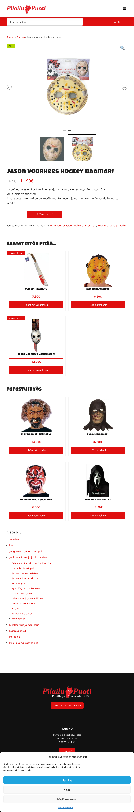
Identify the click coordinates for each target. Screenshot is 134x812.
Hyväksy (67, 780)
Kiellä (67, 789)
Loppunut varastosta (36, 304)
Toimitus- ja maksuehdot (67, 705)
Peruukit (14, 636)
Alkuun (10, 37)
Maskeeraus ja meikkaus (24, 625)
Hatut (12, 545)
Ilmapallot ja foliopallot (24, 568)
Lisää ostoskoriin (45, 214)
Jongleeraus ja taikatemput (25, 551)
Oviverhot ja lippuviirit (23, 603)
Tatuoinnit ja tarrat (22, 613)
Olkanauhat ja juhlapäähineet (28, 598)
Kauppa (20, 37)
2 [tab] (69, 132)
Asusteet (14, 539)
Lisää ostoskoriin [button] (97, 304)
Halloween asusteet (61, 225)
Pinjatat (16, 608)
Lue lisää (67, 751)
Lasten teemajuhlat (22, 593)
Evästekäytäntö (65, 807)
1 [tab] (64, 132)
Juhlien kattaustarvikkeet (25, 573)
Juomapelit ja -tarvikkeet (25, 578)
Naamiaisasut (17, 630)
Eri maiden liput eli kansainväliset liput (32, 563)
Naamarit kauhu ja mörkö (112, 225)
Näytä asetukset (67, 799)
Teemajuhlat (18, 618)
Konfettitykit (18, 583)
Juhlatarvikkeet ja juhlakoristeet (28, 557)
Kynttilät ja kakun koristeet (26, 588)
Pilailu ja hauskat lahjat (23, 642)
